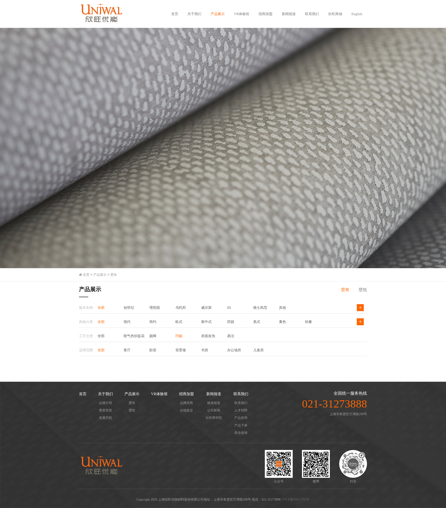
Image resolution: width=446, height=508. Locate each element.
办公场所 (234, 350)
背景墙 (180, 350)
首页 (174, 14)
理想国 (154, 307)
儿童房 (258, 350)
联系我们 (312, 14)
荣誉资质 (105, 410)
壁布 (113, 275)
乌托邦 (180, 307)
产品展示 (218, 14)
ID (229, 307)
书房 (204, 350)
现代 (127, 322)
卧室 (152, 350)
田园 (230, 322)
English (356, 14)
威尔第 (206, 307)
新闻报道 (289, 14)
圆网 (152, 336)
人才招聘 (240, 410)
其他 (282, 307)
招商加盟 (265, 14)
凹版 (178, 336)
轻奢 (308, 322)
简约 (152, 322)
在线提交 (186, 410)
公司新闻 (213, 410)
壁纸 (363, 289)
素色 (282, 322)
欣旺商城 (335, 14)
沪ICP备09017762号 (295, 499)
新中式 (206, 322)
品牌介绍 (105, 403)
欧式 (178, 322)
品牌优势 (186, 403)
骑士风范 (260, 307)
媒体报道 (213, 403)
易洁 (230, 336)
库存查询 (240, 433)
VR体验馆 (241, 14)
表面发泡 (208, 336)
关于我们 (194, 14)
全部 (101, 307)
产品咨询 (240, 418)
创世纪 (129, 307)
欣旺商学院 (214, 418)
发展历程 (105, 418)
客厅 (127, 350)
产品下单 (240, 425)
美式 (256, 322)
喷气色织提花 (134, 336)
